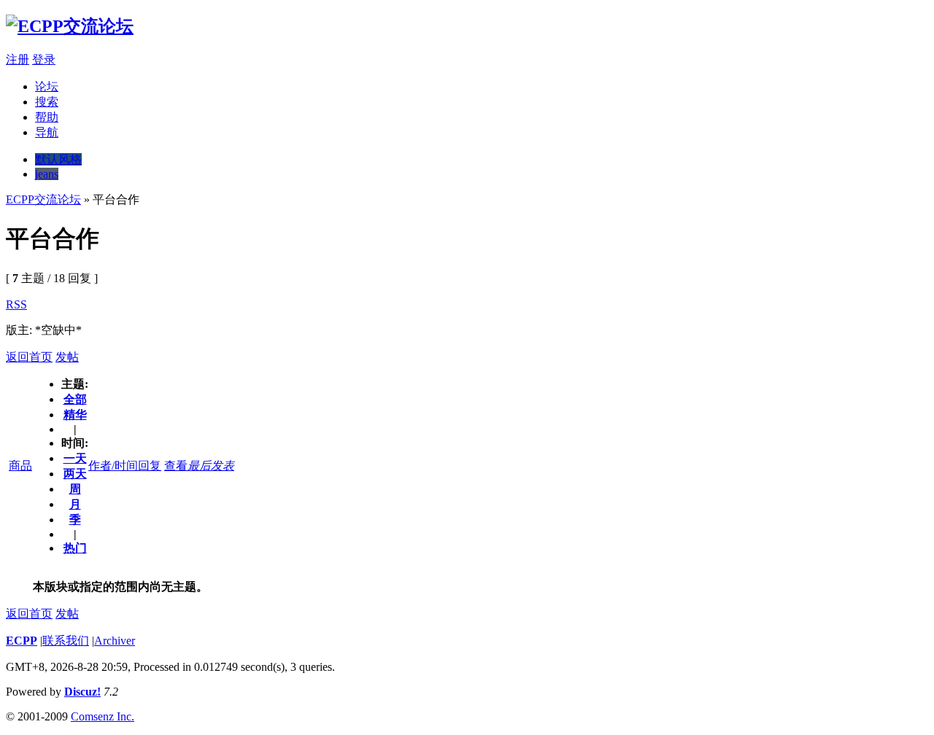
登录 (43, 59)
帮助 (46, 117)
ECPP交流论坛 (43, 199)
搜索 (46, 102)
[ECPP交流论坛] (70, 26)
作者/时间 (113, 465)
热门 (75, 548)
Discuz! (82, 691)
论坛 (46, 86)
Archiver (114, 640)
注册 (17, 59)
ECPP (21, 640)
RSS (16, 304)
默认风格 (58, 159)
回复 (149, 465)
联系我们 (65, 640)
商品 (20, 465)
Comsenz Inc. (102, 716)
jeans (46, 174)
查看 (176, 465)
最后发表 (211, 465)
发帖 (67, 357)
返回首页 (29, 357)
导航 (46, 132)
